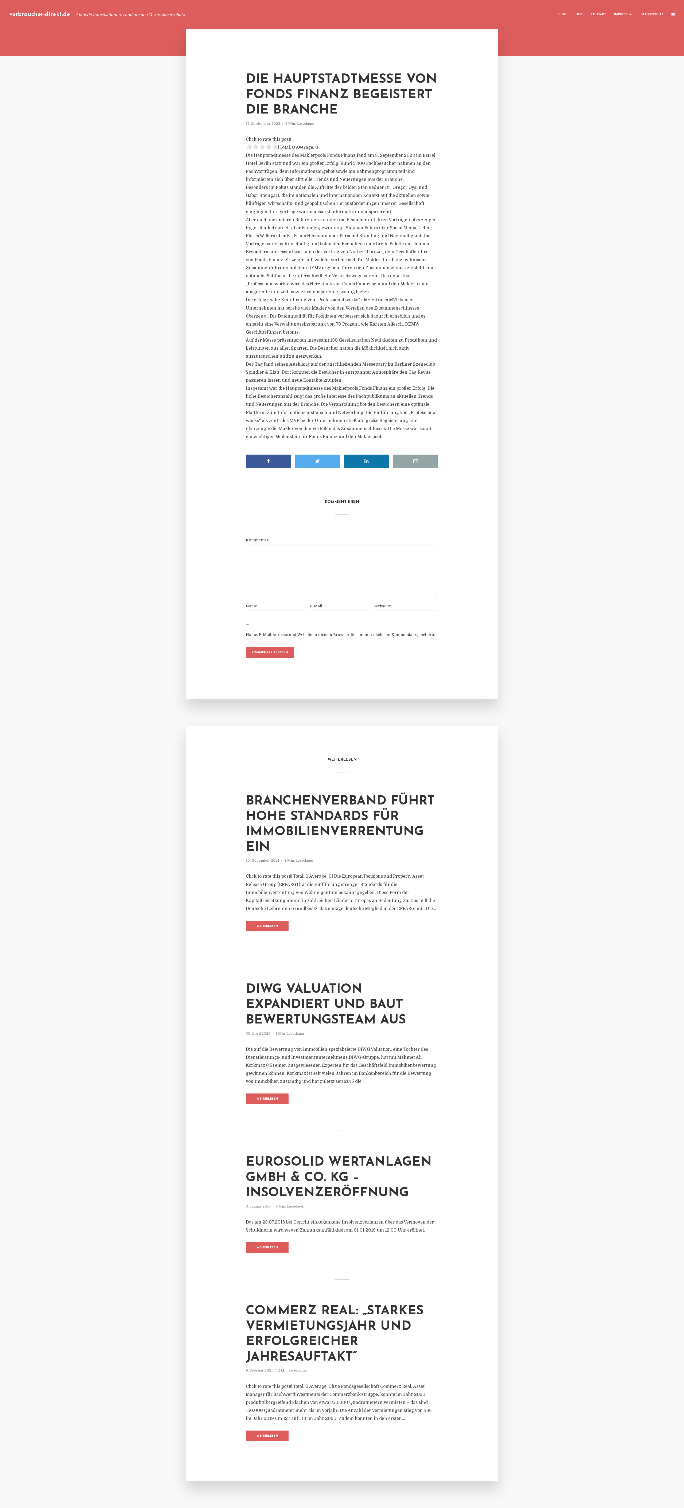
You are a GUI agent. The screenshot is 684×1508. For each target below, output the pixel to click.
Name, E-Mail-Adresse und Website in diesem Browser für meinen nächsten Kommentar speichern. (340, 634)
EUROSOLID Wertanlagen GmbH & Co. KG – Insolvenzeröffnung (339, 1178)
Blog (562, 14)
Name (251, 606)
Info (578, 14)
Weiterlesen (267, 926)
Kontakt (598, 14)
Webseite (382, 606)
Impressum (623, 14)
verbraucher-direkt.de (39, 14)
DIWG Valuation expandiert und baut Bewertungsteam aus (326, 1005)
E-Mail (316, 606)
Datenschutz (651, 14)
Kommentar (257, 540)
